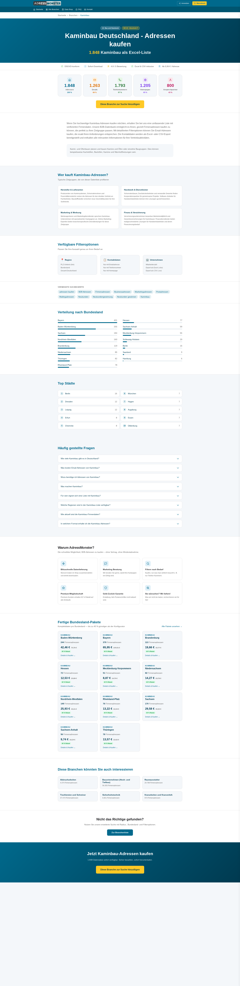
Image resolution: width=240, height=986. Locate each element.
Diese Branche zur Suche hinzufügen (120, 104)
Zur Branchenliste (120, 832)
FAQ (79, 9)
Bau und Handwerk (112, 28)
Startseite (39, 9)
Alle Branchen (53, 9)
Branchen (73, 15)
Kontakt (89, 9)
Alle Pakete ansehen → (172, 626)
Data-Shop (69, 9)
